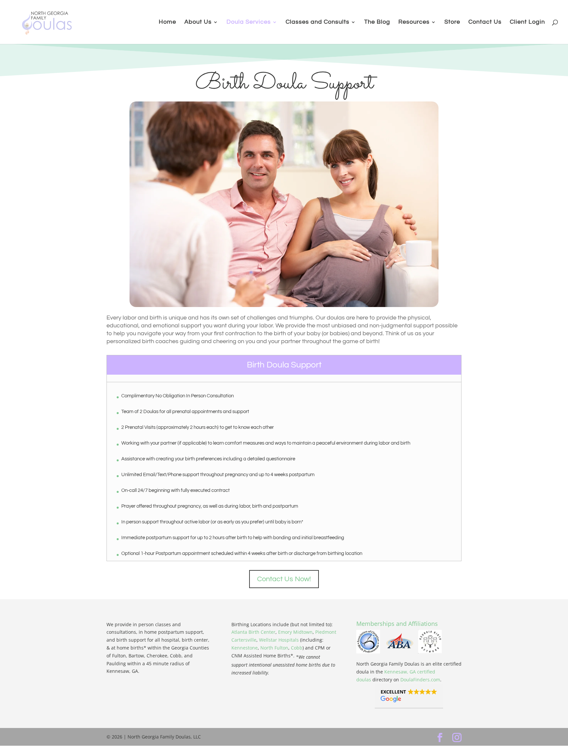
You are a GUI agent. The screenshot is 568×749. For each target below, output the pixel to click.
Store (452, 22)
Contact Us (485, 22)
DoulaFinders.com (420, 679)
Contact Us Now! (284, 579)
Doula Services (248, 22)
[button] (409, 696)
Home (167, 22)
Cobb (296, 648)
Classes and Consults (317, 22)
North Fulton (274, 648)
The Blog (377, 22)
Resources (414, 22)
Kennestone (244, 648)
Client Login (527, 22)
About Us (198, 22)
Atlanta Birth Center (253, 632)
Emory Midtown (295, 632)
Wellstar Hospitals (279, 640)
